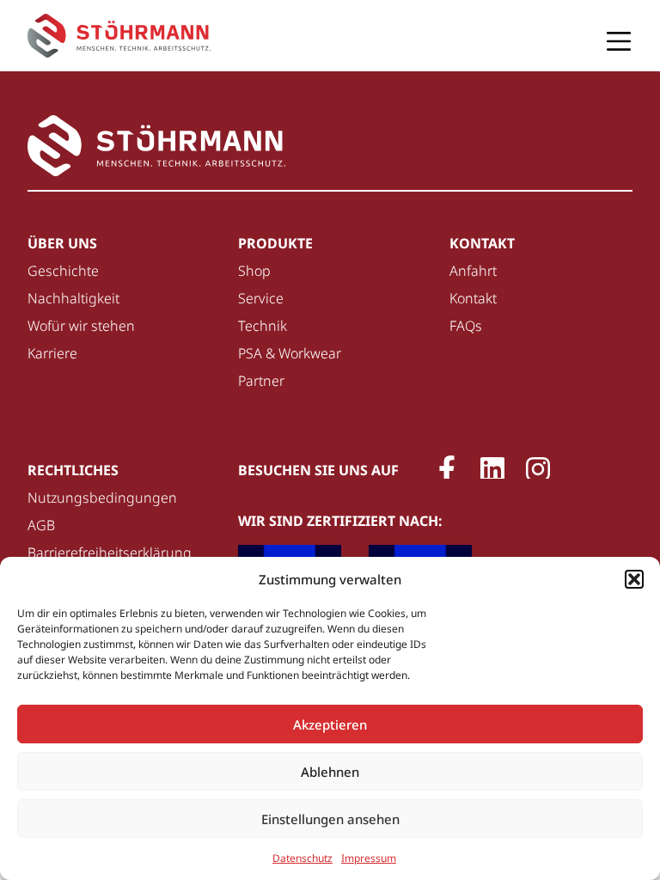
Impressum (368, 858)
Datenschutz (302, 858)
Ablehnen (330, 771)
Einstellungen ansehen (330, 819)
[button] (634, 579)
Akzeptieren (330, 724)
